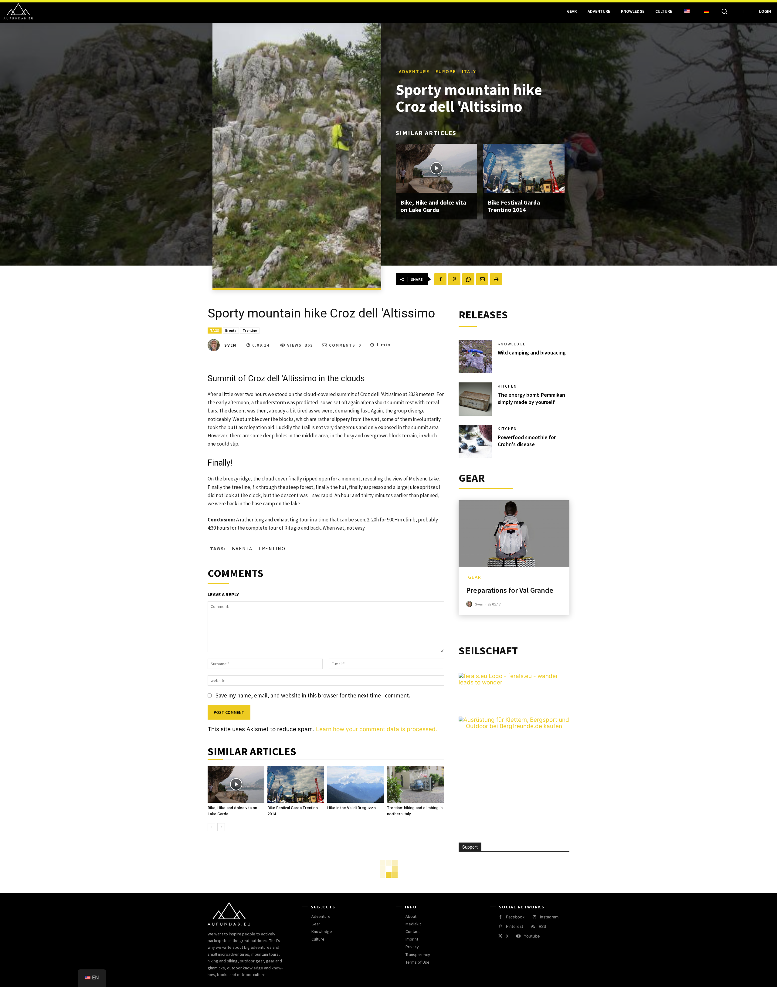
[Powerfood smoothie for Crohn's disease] (475, 441)
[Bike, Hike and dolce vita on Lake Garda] (436, 168)
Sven (230, 345)
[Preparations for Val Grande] (514, 533)
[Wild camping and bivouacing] (475, 357)
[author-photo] (470, 604)
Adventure (414, 71)
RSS (542, 926)
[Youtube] (518, 936)
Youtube (532, 936)
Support (470, 847)
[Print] (496, 279)
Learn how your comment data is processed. (376, 729)
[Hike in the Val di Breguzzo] (355, 784)
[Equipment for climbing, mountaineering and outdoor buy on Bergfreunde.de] (514, 726)
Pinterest (514, 926)
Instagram (549, 916)
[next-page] (221, 827)
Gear (474, 577)
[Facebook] (440, 279)
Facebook (515, 916)
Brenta (230, 330)
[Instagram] (534, 917)
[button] (724, 11)
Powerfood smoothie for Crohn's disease (527, 441)
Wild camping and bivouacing (532, 352)
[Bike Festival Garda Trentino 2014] (524, 168)
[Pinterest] (454, 279)
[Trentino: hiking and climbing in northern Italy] (415, 784)
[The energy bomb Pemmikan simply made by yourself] (475, 399)
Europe (446, 71)
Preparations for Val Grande (509, 590)
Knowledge (512, 344)
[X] (500, 936)
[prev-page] (211, 827)
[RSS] (533, 927)
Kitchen (507, 386)
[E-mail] (482, 279)
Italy (469, 71)
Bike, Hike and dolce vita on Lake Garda (433, 205)
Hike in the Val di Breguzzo (351, 808)
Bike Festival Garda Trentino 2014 (514, 205)
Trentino (250, 330)
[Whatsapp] (468, 279)
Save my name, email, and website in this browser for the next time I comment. (312, 695)
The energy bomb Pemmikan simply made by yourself (531, 398)
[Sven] (215, 345)
